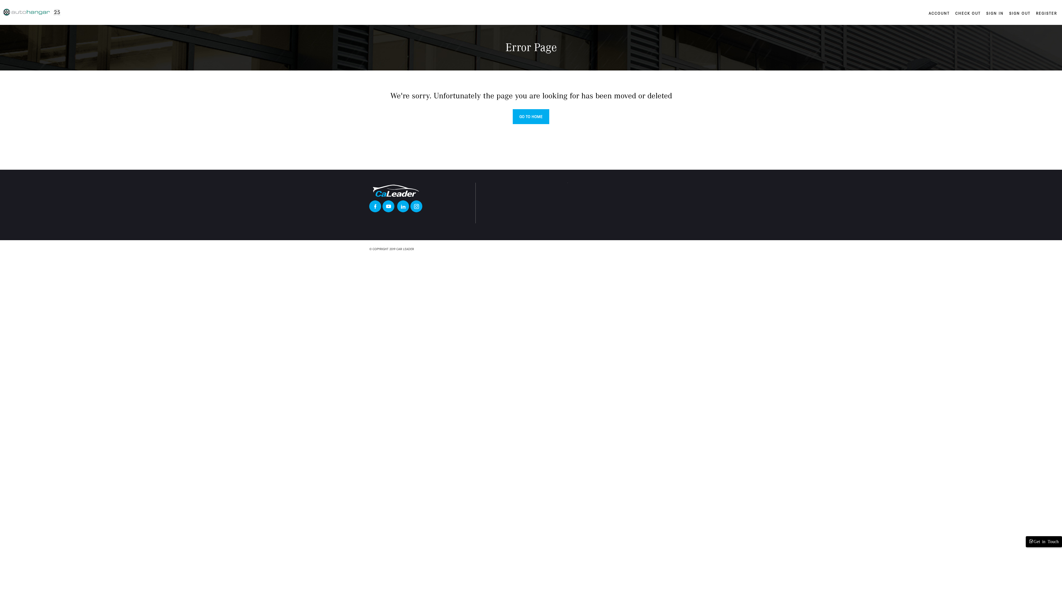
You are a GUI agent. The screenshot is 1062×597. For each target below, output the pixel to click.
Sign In (995, 13)
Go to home (531, 116)
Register (1046, 13)
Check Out (968, 13)
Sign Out (1019, 13)
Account (939, 13)
